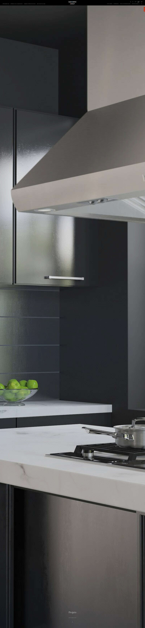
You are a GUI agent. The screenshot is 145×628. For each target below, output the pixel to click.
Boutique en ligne (41, 3)
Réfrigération (6, 3)
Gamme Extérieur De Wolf (30, 3)
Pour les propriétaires (125, 3)
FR (141, 3)
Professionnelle (136, 3)
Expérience (116, 3)
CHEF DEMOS (109, 3)
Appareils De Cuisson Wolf (17, 3)
